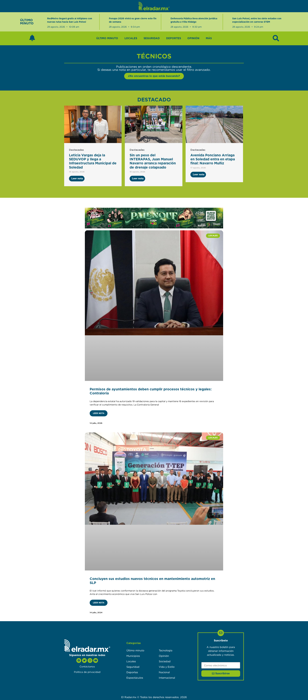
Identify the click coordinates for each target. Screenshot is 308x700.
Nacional (164, 672)
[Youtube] (95, 660)
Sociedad (165, 661)
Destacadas (76, 150)
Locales (130, 38)
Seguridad (152, 38)
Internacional (167, 677)
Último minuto (107, 38)
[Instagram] (90, 660)
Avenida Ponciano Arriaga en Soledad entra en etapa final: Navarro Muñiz (212, 159)
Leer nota (98, 413)
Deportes (173, 38)
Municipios (133, 655)
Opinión (193, 38)
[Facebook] (78, 660)
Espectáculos (134, 677)
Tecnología (165, 650)
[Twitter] (84, 660)
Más (209, 38)
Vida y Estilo (167, 666)
